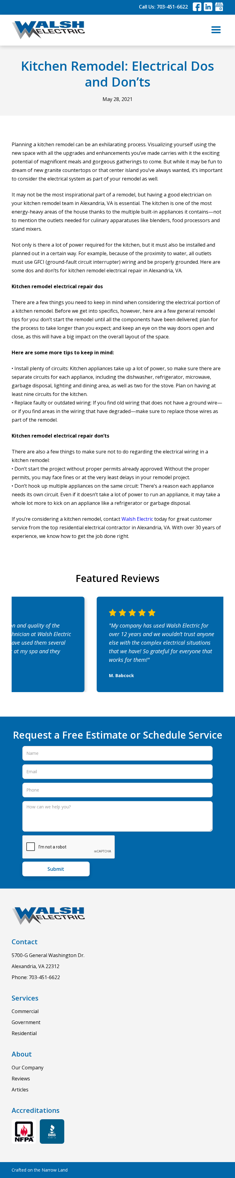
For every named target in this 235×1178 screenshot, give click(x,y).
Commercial (25, 1011)
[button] (216, 30)
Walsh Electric (137, 519)
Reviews (21, 1078)
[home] (48, 30)
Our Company (27, 1067)
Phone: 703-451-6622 (36, 977)
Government (26, 1022)
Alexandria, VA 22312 (35, 966)
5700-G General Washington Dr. (48, 955)
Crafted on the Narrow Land (40, 1170)
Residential (24, 1033)
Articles (20, 1089)
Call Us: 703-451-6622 (163, 6)
